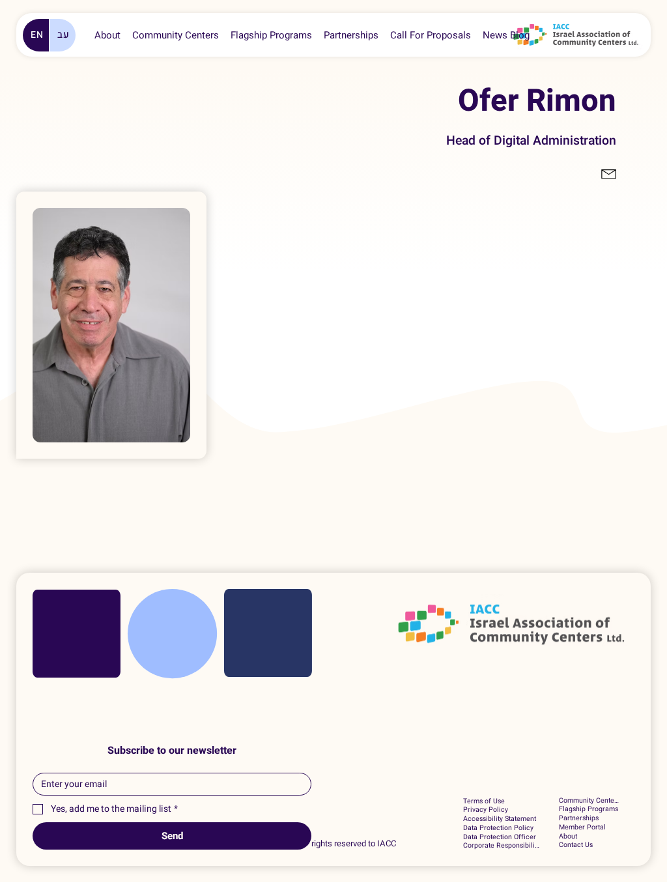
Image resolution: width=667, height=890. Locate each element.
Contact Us (576, 845)
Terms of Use (484, 801)
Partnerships (579, 818)
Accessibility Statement (499, 819)
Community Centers (589, 800)
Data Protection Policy (498, 828)
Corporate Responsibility (501, 845)
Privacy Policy (485, 809)
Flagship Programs (588, 809)
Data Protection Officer (499, 837)
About (568, 836)
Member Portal (582, 827)
